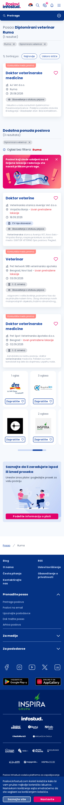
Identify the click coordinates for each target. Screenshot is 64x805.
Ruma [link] (21, 545)
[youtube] (32, 668)
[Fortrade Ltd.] (43, 389)
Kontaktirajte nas (12, 581)
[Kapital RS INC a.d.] (15, 389)
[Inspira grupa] (15, 427)
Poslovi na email (13, 607)
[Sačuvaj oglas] (55, 72)
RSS (40, 561)
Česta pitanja (12, 573)
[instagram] (19, 668)
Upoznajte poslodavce (16, 613)
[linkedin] (57, 668)
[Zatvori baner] (56, 159)
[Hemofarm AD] (43, 427)
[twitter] (44, 668)
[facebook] (6, 668)
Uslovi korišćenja (49, 567)
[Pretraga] (37, 5)
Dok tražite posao (13, 619)
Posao (6, 545)
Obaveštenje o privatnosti (48, 575)
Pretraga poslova (13, 602)
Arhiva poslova (12, 624)
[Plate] (44, 5)
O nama (8, 567)
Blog (6, 561)
